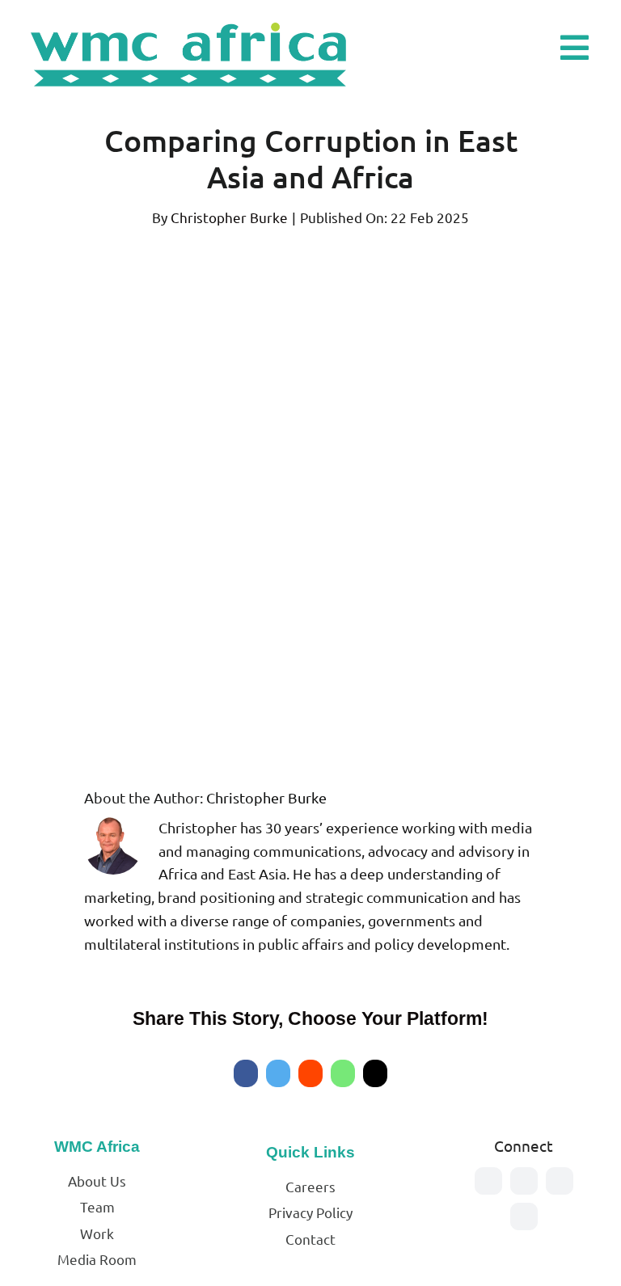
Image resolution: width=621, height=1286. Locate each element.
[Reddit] (310, 1073)
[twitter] (524, 1181)
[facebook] (488, 1181)
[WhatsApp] (343, 1073)
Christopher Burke (229, 217)
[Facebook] (246, 1073)
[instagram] (559, 1181)
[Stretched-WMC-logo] (192, 20)
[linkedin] (524, 1216)
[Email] (375, 1073)
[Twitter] (278, 1073)
